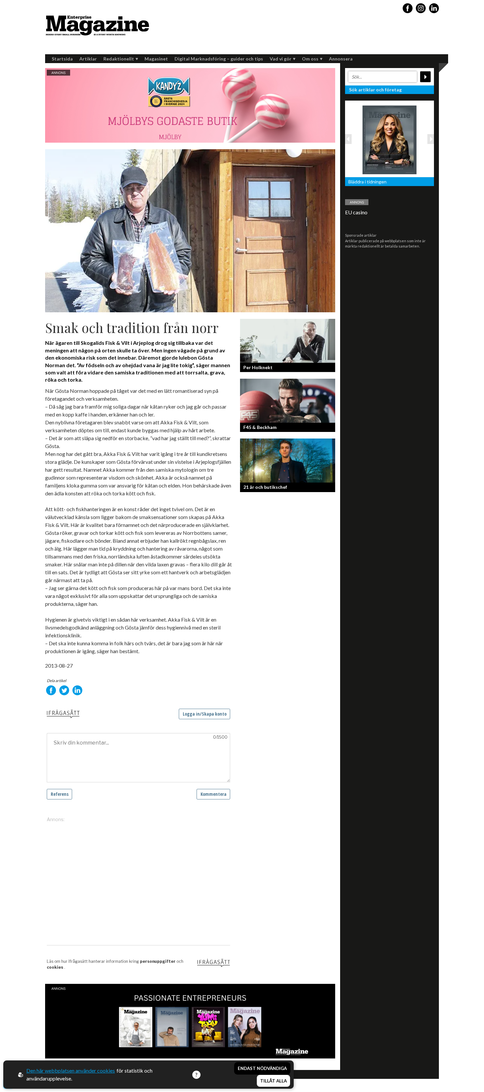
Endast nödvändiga (262, 1068)
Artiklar (88, 58)
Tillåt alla (273, 1080)
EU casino (356, 212)
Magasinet (156, 58)
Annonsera (341, 58)
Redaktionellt (118, 58)
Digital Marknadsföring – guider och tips (219, 58)
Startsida (62, 58)
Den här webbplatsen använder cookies (70, 1070)
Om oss (310, 58)
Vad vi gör (280, 58)
